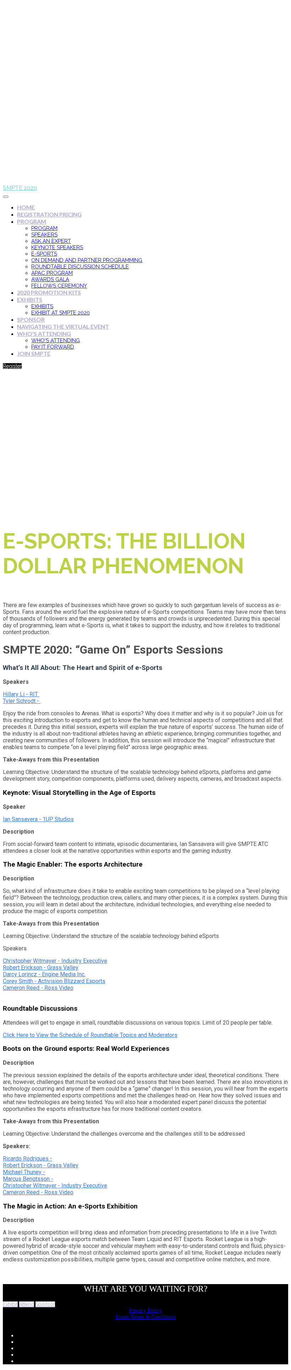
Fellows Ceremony (59, 286)
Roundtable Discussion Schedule (80, 266)
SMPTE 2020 (20, 188)
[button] (12, 366)
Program (31, 221)
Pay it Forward (52, 347)
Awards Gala (50, 279)
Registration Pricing (49, 214)
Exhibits (29, 299)
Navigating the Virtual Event (63, 326)
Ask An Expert (51, 241)
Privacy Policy (145, 1311)
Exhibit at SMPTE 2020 (60, 313)
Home (26, 207)
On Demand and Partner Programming (86, 260)
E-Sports (44, 254)
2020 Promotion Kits (49, 292)
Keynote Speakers (57, 247)
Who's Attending (44, 333)
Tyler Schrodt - (21, 701)
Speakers (44, 234)
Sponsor (31, 319)
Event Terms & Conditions (146, 1317)
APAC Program (52, 273)
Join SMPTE (33, 353)
